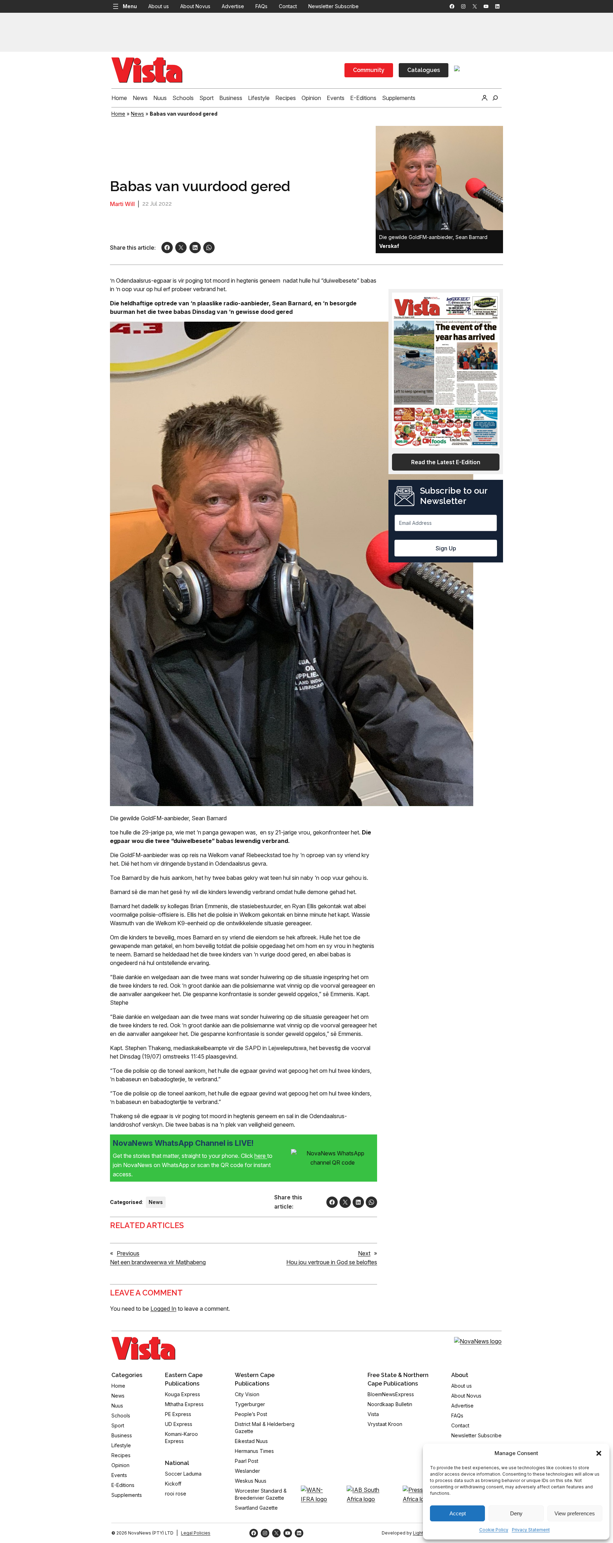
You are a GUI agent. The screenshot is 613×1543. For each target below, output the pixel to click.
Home (118, 114)
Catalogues (423, 70)
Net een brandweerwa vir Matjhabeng (158, 1262)
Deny (516, 1513)
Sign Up (446, 548)
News (137, 114)
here (260, 1155)
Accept (457, 1513)
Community (369, 70)
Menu (130, 6)
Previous (128, 1253)
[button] (598, 1453)
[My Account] (484, 98)
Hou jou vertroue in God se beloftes (331, 1262)
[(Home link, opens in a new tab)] (143, 1348)
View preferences (574, 1513)
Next (364, 1253)
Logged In (163, 1308)
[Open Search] (495, 97)
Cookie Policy (493, 1529)
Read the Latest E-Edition (445, 462)
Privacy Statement (531, 1529)
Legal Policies (195, 1533)
